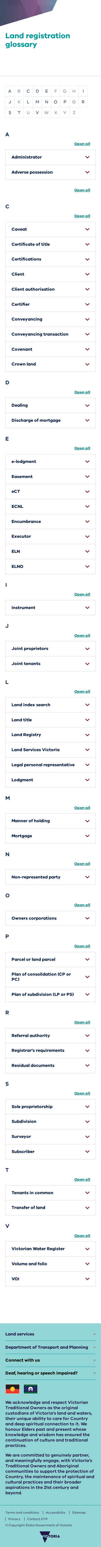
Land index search (31, 705)
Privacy (14, 1519)
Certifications (26, 259)
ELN (16, 551)
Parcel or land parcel (33, 959)
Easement (22, 477)
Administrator (27, 157)
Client (18, 274)
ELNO (17, 566)
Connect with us (22, 1360)
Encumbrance (26, 522)
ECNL (17, 506)
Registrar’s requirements (38, 1050)
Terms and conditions (22, 1512)
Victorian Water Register (38, 1249)
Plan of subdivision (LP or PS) (43, 994)
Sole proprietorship (32, 1107)
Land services (19, 1334)
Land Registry (26, 735)
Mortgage (22, 836)
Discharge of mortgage (36, 420)
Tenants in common (32, 1193)
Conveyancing (27, 319)
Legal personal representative (43, 765)
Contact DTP (37, 1519)
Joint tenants (26, 664)
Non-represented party (36, 877)
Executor (21, 536)
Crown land (24, 364)
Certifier (21, 304)
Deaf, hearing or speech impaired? (41, 1373)
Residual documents (33, 1065)
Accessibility (55, 1512)
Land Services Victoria (36, 750)
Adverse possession (32, 172)
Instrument (23, 608)
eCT (16, 491)
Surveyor (21, 1137)
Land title (22, 720)
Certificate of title (31, 244)
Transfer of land (28, 1208)
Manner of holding (31, 821)
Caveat (19, 229)
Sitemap (79, 1512)
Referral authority (31, 1036)
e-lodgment (24, 462)
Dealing (20, 405)
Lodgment (22, 780)
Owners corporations (34, 918)
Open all (82, 144)
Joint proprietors (30, 649)
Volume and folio (29, 1264)
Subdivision (24, 1121)
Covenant (22, 349)
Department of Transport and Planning (46, 1347)
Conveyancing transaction (40, 334)
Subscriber (23, 1152)
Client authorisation (33, 289)
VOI (15, 1279)
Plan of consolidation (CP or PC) (41, 976)
